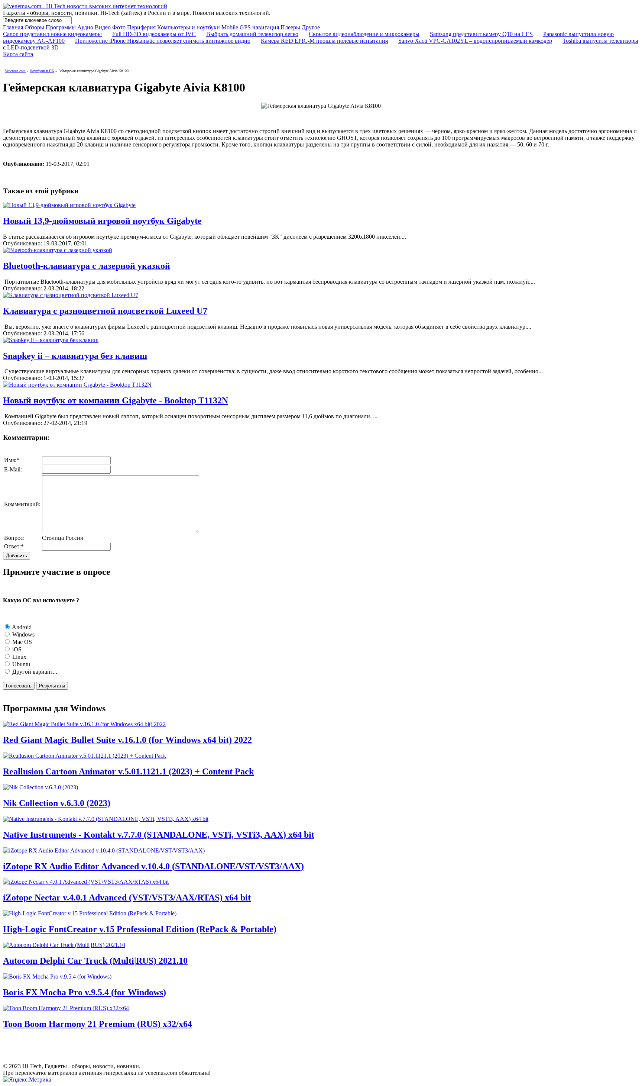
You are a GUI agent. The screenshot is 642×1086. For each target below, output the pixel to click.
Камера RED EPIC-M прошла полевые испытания (324, 41)
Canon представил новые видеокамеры (52, 34)
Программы (61, 27)
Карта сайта (18, 54)
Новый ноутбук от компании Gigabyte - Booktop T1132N (115, 400)
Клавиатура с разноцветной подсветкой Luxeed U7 (105, 311)
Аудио (85, 27)
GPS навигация (259, 27)
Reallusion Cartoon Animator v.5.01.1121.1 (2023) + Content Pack (128, 771)
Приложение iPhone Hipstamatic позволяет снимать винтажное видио (162, 41)
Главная (13, 27)
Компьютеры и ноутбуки (188, 27)
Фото (119, 27)
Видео (103, 27)
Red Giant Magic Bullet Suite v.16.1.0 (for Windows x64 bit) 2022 (127, 740)
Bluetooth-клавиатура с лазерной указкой (86, 266)
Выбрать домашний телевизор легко (252, 34)
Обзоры (34, 27)
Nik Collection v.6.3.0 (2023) (56, 803)
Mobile (229, 27)
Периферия (141, 27)
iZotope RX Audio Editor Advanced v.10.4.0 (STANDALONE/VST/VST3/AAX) (153, 866)
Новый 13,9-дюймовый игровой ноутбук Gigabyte (102, 221)
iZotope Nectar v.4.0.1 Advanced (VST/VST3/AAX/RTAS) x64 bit (127, 897)
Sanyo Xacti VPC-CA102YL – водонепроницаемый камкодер (475, 41)
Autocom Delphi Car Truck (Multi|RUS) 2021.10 (95, 961)
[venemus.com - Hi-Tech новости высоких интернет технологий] (85, 6)
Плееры (290, 27)
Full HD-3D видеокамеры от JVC (154, 34)
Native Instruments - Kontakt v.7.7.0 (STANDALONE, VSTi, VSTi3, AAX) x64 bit (158, 835)
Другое (311, 27)
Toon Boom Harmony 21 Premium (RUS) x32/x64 (97, 1024)
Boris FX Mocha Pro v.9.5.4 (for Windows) (84, 992)
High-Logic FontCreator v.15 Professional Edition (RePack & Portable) (139, 929)
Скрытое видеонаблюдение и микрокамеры (364, 34)
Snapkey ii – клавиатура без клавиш (75, 356)
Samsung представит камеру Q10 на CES (481, 34)
